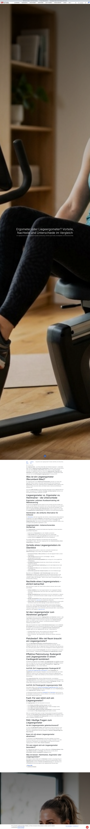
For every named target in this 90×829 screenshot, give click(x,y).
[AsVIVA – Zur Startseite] (5, 3)
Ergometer (38, 600)
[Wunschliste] (85, 3)
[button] (76, 3)
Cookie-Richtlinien (21, 827)
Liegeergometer (41, 609)
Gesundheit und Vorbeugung (32, 766)
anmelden (81, 2)
